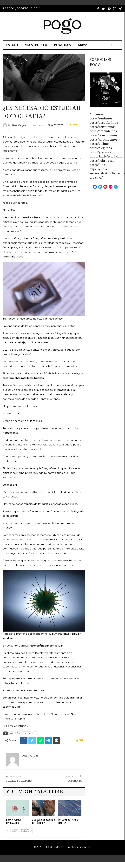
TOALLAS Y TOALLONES (19, 780)
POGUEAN (62, 45)
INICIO (12, 45)
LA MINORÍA (75, 780)
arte (11, 733)
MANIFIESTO (36, 45)
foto (18, 733)
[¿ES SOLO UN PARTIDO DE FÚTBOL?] (43, 808)
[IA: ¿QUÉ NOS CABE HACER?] (69, 808)
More (82, 45)
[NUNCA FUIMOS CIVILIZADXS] (17, 808)
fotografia (26, 733)
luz (35, 733)
